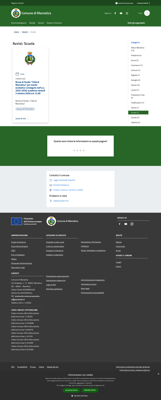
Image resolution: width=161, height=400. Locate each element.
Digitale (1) (135, 75)
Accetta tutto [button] (71, 390)
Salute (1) (135, 107)
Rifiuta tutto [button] (90, 390)
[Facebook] (114, 13)
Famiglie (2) (135, 80)
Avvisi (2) (134, 60)
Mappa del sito (52, 366)
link (103, 385)
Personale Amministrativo (21, 263)
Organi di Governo (18, 242)
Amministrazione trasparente (93, 280)
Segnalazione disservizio (56, 280)
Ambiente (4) (136, 55)
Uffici (13, 250)
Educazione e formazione (91, 242)
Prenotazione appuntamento (57, 276)
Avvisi (22, 74)
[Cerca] (147, 13)
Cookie (41, 366)
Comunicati (120, 246)
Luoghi (118, 262)
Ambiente (85, 246)
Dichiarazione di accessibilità (92, 292)
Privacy (33, 366)
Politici (14, 259)
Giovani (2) (135, 85)
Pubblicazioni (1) (137, 102)
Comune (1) (135, 70)
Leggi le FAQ (51, 284)
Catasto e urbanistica (54, 254)
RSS (12, 366)
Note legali (85, 288)
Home (16, 31)
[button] (80, 395)
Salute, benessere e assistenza (93, 250)
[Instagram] (126, 13)
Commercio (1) (136, 65)
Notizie (119, 242)
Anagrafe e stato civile (55, 242)
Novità (24, 31)
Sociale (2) (135, 117)
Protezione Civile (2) (137, 96)
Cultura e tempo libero (55, 246)
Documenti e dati (18, 267)
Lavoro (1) (135, 90)
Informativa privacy (89, 284)
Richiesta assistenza (54, 288)
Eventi (118, 266)
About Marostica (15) (137, 49)
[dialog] (80, 385)
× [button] (158, 374)
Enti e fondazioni (18, 254)
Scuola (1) (135, 112)
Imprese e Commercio (54, 250)
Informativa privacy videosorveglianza (135, 370)
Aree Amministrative (19, 246)
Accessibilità (22, 366)
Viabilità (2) (135, 122)
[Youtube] (120, 13)
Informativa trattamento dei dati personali (133, 366)
